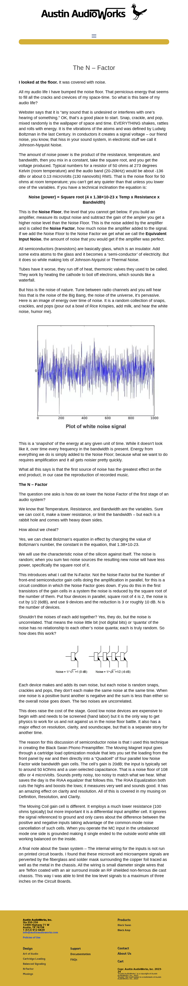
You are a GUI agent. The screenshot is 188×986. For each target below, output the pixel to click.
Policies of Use (31, 937)
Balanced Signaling (34, 963)
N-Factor (28, 968)
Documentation (80, 954)
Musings (28, 973)
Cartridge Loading (34, 958)
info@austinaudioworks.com (40, 932)
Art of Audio (30, 953)
